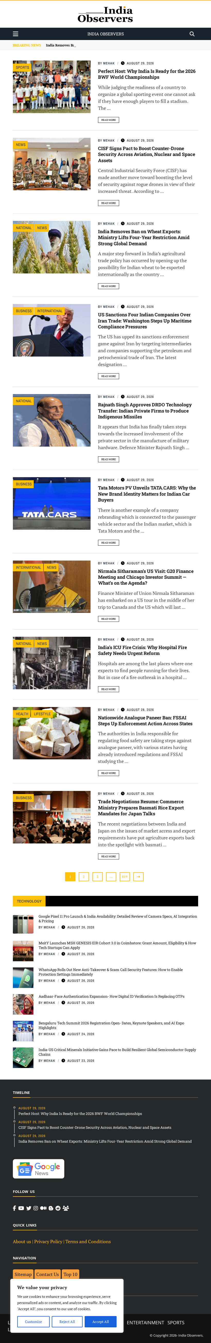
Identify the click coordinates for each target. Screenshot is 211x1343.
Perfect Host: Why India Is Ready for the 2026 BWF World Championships (147, 74)
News (20, 144)
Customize (33, 1321)
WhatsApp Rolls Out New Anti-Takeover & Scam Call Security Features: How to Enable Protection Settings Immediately (111, 972)
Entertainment (145, 1322)
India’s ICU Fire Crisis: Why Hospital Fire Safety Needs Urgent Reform (142, 650)
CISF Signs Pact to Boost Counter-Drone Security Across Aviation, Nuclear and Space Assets (146, 154)
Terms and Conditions (88, 1241)
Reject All (67, 1321)
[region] (67, 1306)
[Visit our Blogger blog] (51, 1208)
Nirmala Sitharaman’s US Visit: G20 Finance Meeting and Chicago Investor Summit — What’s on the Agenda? (146, 577)
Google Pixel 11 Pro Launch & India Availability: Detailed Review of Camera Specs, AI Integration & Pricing (118, 918)
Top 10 (70, 1274)
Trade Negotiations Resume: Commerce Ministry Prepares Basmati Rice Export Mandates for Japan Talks (141, 807)
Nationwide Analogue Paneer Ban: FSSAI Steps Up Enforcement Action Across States (145, 720)
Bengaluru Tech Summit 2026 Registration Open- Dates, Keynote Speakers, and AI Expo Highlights (111, 1025)
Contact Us (47, 1274)
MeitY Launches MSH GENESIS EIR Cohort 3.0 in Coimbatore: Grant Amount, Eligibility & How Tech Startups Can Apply (117, 945)
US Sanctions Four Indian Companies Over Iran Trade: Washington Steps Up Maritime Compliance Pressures (144, 320)
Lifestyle (42, 714)
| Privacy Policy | (48, 1241)
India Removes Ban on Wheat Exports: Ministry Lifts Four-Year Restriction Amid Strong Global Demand (144, 237)
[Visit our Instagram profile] (35, 1208)
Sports (22, 67)
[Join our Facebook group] (66, 1208)
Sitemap (23, 1274)
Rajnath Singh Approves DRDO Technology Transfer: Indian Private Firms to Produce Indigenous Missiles (145, 410)
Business (24, 310)
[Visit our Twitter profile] (28, 1208)
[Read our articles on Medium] (43, 1208)
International (50, 310)
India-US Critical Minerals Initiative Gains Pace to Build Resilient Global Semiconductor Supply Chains (117, 1052)
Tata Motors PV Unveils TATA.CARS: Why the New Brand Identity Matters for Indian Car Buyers (147, 494)
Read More (108, 120)
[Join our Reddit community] (57, 1208)
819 (124, 876)
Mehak (109, 63)
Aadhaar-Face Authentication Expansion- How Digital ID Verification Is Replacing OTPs (111, 996)
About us (22, 1241)
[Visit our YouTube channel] (21, 1208)
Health (22, 714)
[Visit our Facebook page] (14, 1208)
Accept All (100, 1321)
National (24, 227)
